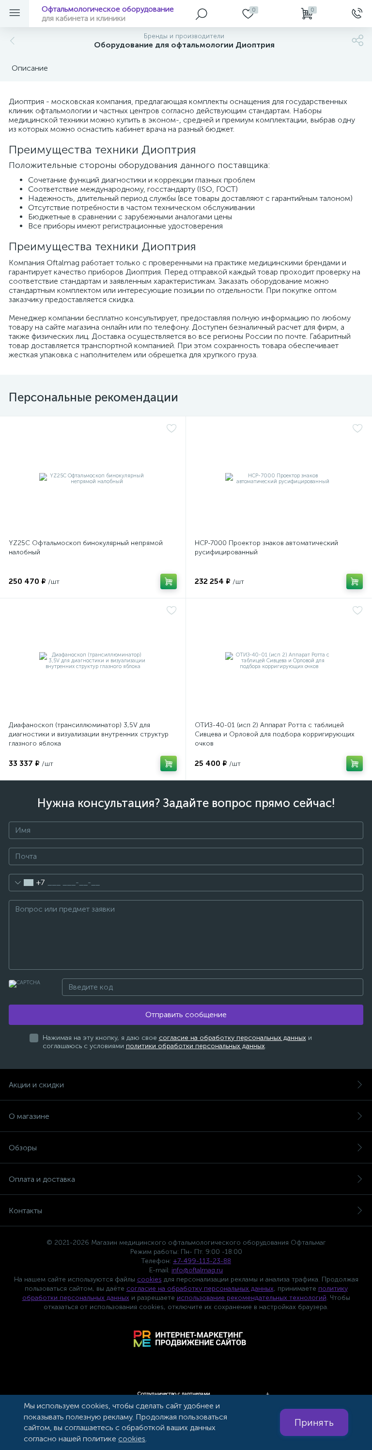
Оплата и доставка (42, 1179)
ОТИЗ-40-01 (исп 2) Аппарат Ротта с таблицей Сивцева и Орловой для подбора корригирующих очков (275, 734)
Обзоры (23, 1147)
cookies (149, 1279)
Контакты (25, 1210)
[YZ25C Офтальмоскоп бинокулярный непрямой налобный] (93, 479)
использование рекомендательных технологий (251, 1298)
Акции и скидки (36, 1084)
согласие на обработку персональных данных (232, 1038)
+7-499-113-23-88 (202, 1261)
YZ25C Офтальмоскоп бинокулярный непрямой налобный (86, 547)
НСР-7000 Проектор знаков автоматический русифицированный (266, 547)
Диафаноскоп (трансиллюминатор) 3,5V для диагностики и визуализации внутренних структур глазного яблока (89, 734)
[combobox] (27, 882)
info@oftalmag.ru (197, 1270)
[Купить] (168, 581)
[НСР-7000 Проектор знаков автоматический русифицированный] (279, 479)
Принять (314, 1422)
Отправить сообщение (186, 1014)
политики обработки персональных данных (195, 1046)
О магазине (29, 1116)
